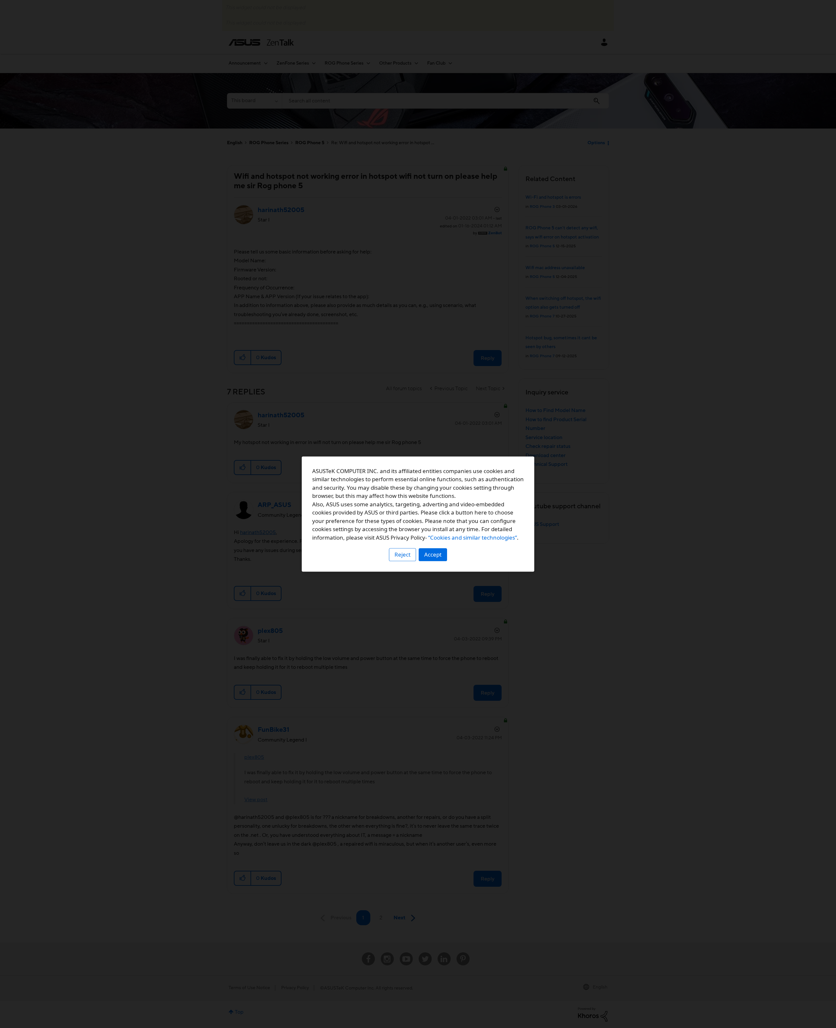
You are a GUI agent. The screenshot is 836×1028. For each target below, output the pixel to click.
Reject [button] (402, 554)
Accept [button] (433, 554)
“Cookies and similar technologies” (472, 537)
